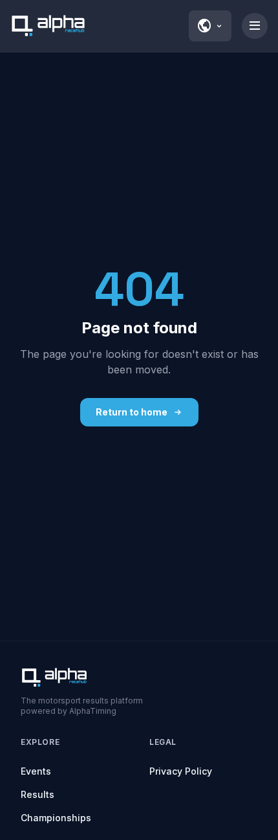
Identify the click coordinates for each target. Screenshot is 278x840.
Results (37, 794)
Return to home (131, 411)
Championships (56, 817)
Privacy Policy (180, 771)
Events (36, 771)
